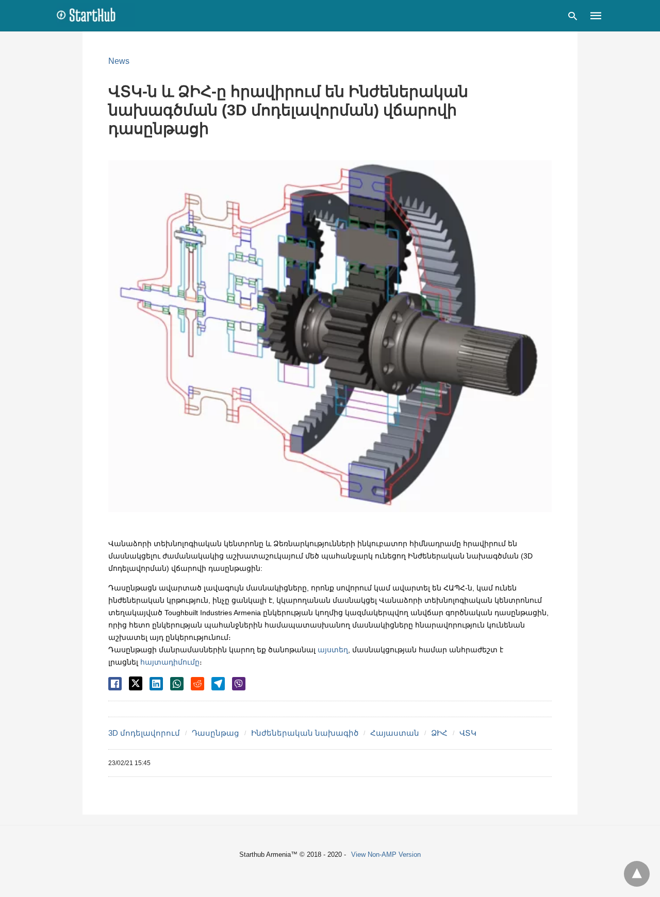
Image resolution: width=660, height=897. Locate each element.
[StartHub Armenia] (96, 15)
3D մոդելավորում (144, 733)
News (118, 61)
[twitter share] (135, 683)
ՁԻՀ (439, 733)
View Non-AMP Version (386, 854)
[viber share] (238, 683)
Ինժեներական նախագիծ (304, 733)
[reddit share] (197, 683)
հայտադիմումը (170, 662)
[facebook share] (115, 683)
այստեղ (333, 650)
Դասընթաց (215, 733)
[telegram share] (218, 683)
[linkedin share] (156, 683)
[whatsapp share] (177, 683)
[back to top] (637, 874)
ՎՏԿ (467, 733)
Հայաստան (394, 733)
